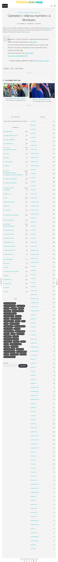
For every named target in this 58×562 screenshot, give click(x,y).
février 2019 (34, 476)
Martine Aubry (8, 328)
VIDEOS (6, 291)
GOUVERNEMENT (9, 259)
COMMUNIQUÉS (8, 131)
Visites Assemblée (21, 351)
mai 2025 (33, 181)
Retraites (16, 341)
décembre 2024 (34, 202)
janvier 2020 (34, 431)
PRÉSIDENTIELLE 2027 (10, 250)
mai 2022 (33, 327)
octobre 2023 (34, 258)
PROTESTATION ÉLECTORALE (12, 271)
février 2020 (34, 427)
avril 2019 (33, 468)
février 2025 (34, 193)
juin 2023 (33, 274)
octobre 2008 (34, 540)
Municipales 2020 (9, 331)
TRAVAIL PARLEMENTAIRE (11, 183)
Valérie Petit (20, 349)
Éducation (23, 354)
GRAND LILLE (8, 194)
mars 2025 (33, 189)
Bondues (13, 308)
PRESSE (6, 267)
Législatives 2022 (14, 323)
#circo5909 (27, 32)
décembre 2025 (34, 153)
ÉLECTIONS (7, 224)
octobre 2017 (34, 512)
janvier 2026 (34, 149)
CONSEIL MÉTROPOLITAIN (11, 135)
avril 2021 (33, 375)
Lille (6, 323)
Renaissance (8, 341)
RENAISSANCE (8, 279)
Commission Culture (18, 311)
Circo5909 (6, 68)
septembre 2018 (35, 492)
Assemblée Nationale (9, 305)
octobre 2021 (34, 355)
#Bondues (48, 28)
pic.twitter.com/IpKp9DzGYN (18, 56)
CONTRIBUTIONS (9, 143)
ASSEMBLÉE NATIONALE (10, 173)
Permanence (7, 336)
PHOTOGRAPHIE (9, 161)
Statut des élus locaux (15, 344)
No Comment (22, 101)
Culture (18, 316)
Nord (13, 333)
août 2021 (33, 359)
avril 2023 (33, 282)
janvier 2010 (34, 532)
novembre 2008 (35, 536)
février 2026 (34, 145)
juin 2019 (33, 460)
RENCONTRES (8, 283)
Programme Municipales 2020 (11, 339)
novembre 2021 (35, 351)
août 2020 (33, 403)
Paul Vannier (20, 333)
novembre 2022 (35, 302)
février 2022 (34, 339)
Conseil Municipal (9, 316)
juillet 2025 (33, 173)
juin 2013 (33, 528)
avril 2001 (33, 548)
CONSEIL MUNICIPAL (10, 139)
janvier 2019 (34, 480)
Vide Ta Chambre (19, 68)
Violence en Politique (9, 351)
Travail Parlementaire (9, 349)
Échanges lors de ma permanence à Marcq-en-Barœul (42, 99)
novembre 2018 (35, 488)
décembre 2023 (34, 250)
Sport (6, 344)
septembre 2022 (35, 310)
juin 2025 (33, 177)
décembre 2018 (34, 484)
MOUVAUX (7, 206)
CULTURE (7, 147)
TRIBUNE (7, 287)
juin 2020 (33, 411)
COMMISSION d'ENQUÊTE (11, 179)
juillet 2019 (33, 456)
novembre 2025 (35, 157)
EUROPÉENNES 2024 (9, 226)
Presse (15, 336)
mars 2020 (33, 423)
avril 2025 (33, 185)
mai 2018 (33, 500)
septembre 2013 (35, 524)
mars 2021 (33, 379)
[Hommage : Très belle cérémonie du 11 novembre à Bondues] (16, 90)
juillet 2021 (33, 363)
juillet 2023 (33, 270)
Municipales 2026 (20, 331)
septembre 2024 (35, 214)
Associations (20, 305)
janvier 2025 (34, 197)
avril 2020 (33, 419)
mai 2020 (33, 415)
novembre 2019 (35, 439)
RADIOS (6, 275)
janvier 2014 (34, 516)
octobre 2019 (34, 444)
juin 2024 (33, 226)
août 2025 (33, 169)
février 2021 (34, 383)
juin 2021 (33, 367)
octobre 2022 (34, 306)
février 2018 (34, 504)
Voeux (6, 354)
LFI (23, 321)
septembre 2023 (35, 262)
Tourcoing (14, 346)
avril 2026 (33, 137)
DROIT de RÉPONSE (9, 220)
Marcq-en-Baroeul (20, 326)
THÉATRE (7, 166)
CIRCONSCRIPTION (29, 12)
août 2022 (33, 314)
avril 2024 (33, 234)
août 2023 (33, 266)
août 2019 (33, 452)
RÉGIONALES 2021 (9, 254)
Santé (23, 341)
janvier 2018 (34, 508)
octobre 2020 (34, 395)
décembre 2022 (34, 298)
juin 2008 (33, 544)
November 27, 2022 (42, 61)
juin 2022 (33, 323)
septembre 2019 (35, 448)
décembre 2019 (34, 435)
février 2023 (34, 290)
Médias (6, 333)
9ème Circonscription (9, 303)
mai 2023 (33, 278)
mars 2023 (33, 286)
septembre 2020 (35, 399)
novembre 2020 (35, 391)
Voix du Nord (14, 354)
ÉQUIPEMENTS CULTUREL (11, 149)
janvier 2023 (34, 294)
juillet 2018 (33, 496)
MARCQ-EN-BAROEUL (10, 202)
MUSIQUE (7, 157)
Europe (6, 318)
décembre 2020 (34, 387)
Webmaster (31, 23)
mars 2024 (33, 238)
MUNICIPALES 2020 (9, 238)
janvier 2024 (34, 246)
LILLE (6, 198)
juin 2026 (33, 129)
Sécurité (6, 346)
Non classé (7, 263)
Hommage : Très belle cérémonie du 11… (16, 99)
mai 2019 (33, 464)
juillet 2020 (33, 407)
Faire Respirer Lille (16, 318)
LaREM (17, 321)
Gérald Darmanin (8, 321)
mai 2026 (33, 133)
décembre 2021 (34, 347)
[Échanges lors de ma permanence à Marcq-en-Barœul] (42, 90)
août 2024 (33, 218)
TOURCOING (8, 210)
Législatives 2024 (8, 326)
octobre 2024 (34, 210)
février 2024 (34, 242)
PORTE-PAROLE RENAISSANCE (12, 215)
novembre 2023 (35, 254)
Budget (21, 308)
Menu (5, 5)
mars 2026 (33, 141)
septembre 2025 (35, 165)
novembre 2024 (35, 206)
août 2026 (33, 121)
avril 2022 (33, 331)
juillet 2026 (33, 125)
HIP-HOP (7, 153)
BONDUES (20, 12)
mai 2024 (33, 230)
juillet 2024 (33, 222)
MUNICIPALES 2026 (9, 242)
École (12, 68)
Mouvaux (17, 328)
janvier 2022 (34, 343)
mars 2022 (33, 335)
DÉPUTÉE (37, 12)
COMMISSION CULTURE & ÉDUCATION (14, 174)
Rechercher (5, 363)
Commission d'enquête (10, 313)
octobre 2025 (34, 161)
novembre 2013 (35, 520)
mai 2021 (33, 371)
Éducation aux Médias (9, 356)
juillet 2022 (33, 318)
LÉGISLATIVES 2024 (9, 234)
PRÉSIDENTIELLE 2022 (10, 246)
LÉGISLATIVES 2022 (9, 230)
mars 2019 (33, 472)
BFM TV (6, 308)
